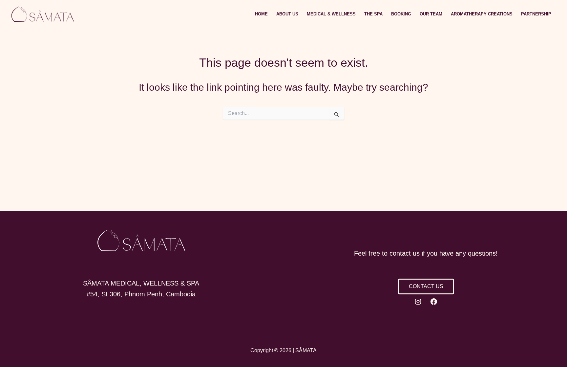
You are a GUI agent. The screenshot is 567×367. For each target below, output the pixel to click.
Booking (401, 13)
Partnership (536, 13)
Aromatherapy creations (482, 13)
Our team (431, 13)
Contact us (426, 286)
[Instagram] (418, 302)
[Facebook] (434, 302)
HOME (261, 13)
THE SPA (373, 13)
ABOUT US (287, 13)
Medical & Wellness (331, 13)
